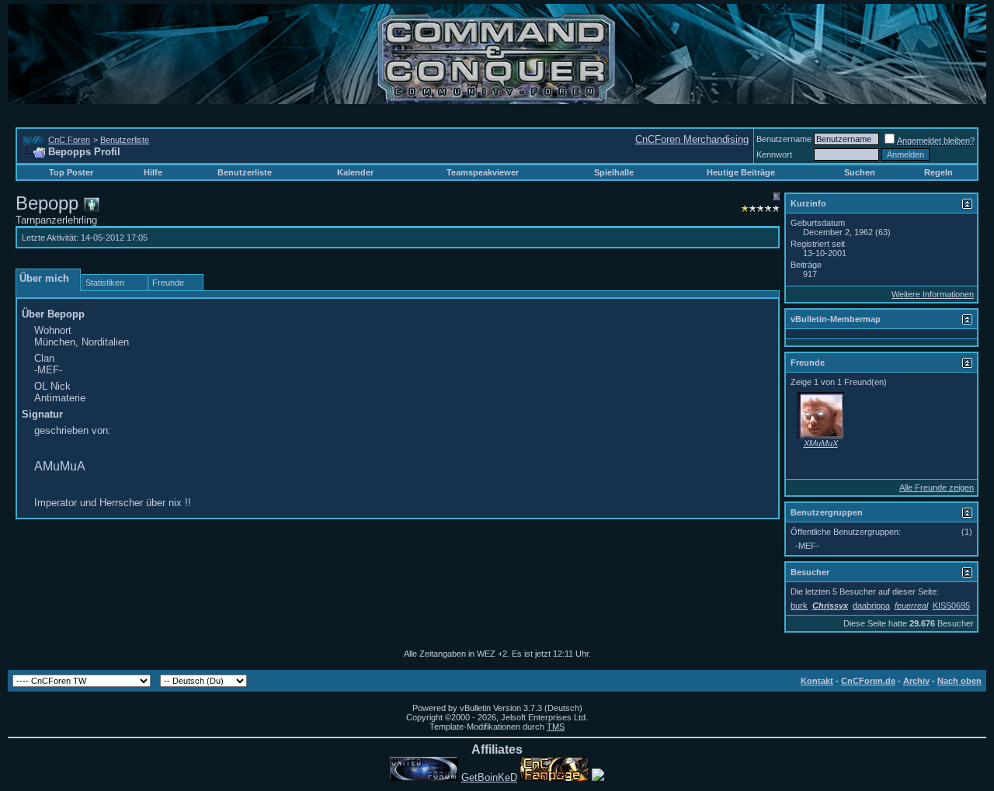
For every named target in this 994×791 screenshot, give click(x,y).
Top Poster (71, 172)
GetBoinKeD (489, 777)
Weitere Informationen (932, 294)
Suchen (859, 172)
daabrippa (871, 605)
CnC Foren (69, 139)
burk (799, 605)
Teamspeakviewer (483, 172)
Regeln (938, 172)
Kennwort (774, 154)
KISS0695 (951, 605)
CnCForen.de (868, 680)
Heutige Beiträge (741, 172)
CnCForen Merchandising (692, 139)
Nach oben (959, 680)
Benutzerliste (124, 139)
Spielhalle (614, 172)
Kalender (355, 172)
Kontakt (817, 680)
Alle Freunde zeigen (936, 487)
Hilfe (153, 172)
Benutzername (784, 139)
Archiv (916, 680)
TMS (556, 726)
